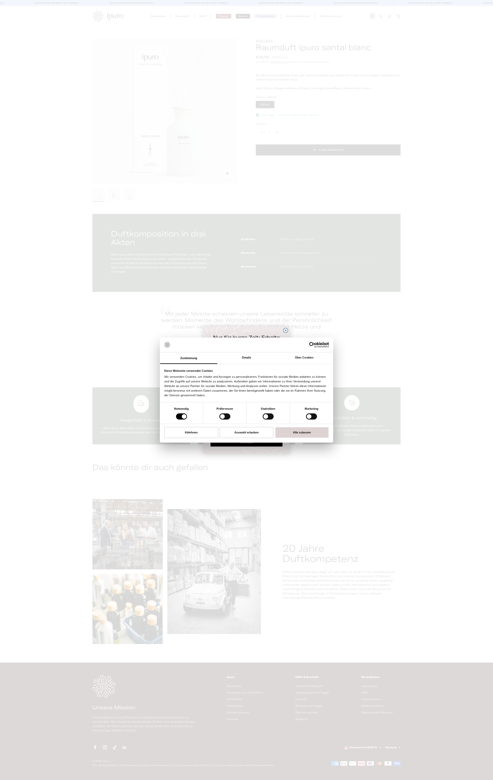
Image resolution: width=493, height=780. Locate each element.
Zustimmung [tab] (188, 358)
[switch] (224, 416)
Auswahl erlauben (246, 432)
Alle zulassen (302, 432)
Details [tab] (246, 357)
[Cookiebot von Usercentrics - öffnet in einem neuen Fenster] (312, 345)
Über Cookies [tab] (304, 357)
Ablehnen (191, 432)
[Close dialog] (285, 330)
